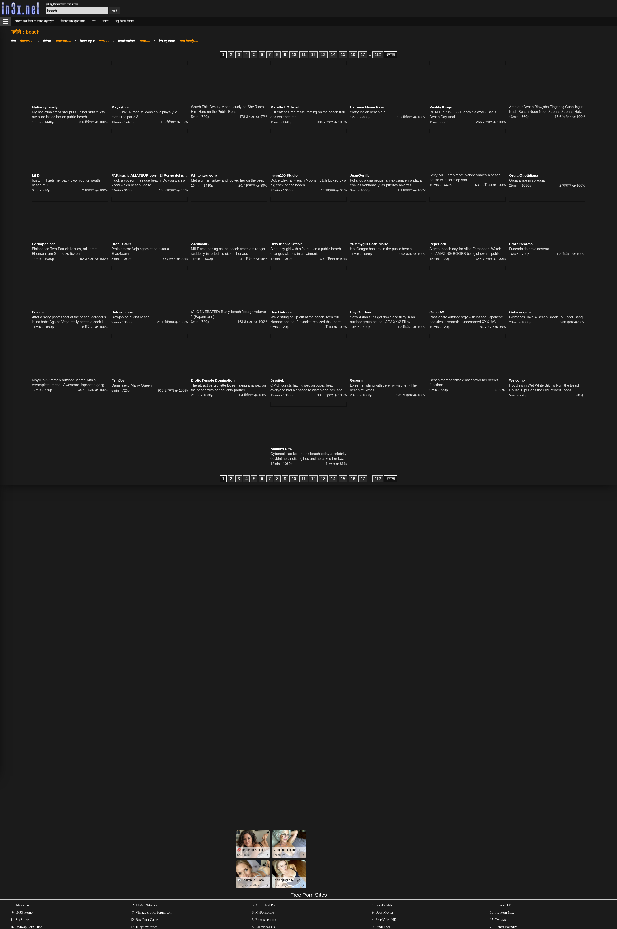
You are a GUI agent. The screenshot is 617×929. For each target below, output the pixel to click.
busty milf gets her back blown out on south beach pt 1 (66, 182)
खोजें (114, 10)
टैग (93, 21)
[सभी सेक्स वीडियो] (5, 21)
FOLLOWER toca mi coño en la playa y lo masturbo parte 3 (144, 114)
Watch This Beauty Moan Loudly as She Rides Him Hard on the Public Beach (227, 109)
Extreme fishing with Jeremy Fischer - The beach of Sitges (383, 387)
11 (304, 54)
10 (294, 54)
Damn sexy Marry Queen (131, 385)
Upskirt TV (503, 905)
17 (363, 54)
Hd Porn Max (504, 912)
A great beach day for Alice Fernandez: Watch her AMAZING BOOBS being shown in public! (465, 251)
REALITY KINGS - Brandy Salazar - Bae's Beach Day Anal (462, 114)
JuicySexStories (146, 927)
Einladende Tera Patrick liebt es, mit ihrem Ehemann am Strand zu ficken (65, 251)
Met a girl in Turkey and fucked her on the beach (228, 180)
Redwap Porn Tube (29, 927)
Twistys (500, 920)
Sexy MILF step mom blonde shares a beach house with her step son (464, 177)
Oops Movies (384, 912)
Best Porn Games (147, 920)
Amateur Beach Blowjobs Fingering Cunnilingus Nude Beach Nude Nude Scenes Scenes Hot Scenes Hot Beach (546, 109)
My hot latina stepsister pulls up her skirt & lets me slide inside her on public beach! (68, 114)
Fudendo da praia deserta (529, 249)
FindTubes (383, 927)
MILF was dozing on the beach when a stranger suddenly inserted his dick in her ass (228, 251)
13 (323, 54)
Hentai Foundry (506, 927)
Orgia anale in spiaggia (527, 180)
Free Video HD (386, 920)
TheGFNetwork (146, 905)
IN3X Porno (24, 912)
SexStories (23, 920)
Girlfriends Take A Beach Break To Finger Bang (546, 317)
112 (378, 54)
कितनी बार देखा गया (73, 21)
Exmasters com (265, 920)
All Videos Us (265, 927)
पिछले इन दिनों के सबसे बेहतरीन (34, 21)
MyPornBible (264, 912)
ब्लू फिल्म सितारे (125, 21)
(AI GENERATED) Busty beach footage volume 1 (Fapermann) (228, 314)
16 (353, 54)
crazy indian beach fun (367, 112)
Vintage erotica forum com (154, 912)
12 (313, 54)
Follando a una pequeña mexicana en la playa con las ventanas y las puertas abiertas (386, 182)
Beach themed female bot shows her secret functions (463, 382)
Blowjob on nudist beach (130, 317)
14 (333, 54)
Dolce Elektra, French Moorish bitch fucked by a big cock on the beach (308, 182)
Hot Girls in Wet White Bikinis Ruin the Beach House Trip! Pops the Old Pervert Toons (544, 387)
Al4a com (22, 905)
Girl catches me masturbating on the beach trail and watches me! (307, 114)
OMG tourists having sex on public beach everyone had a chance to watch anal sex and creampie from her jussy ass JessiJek (306, 388)
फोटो (105, 21)
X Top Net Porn (266, 905)
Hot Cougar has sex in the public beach (381, 249)
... (369, 54)
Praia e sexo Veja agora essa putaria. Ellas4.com (140, 251)
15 (343, 54)
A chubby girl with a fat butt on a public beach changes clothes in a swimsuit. (305, 251)
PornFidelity (384, 905)
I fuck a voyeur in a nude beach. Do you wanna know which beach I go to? (148, 182)
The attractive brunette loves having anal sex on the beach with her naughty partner (228, 387)
